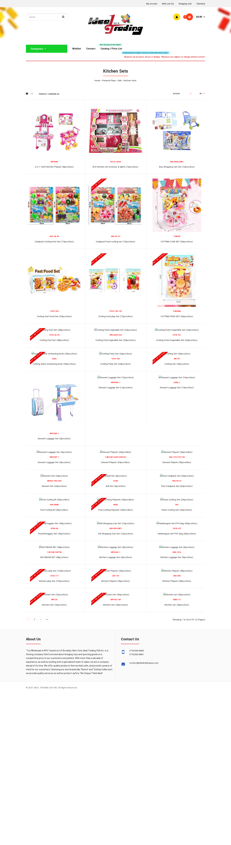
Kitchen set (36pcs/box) (177, 604)
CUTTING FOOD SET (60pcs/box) (177, 316)
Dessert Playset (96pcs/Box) (176, 462)
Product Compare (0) (49, 94)
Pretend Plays (109, 80)
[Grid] (27, 94)
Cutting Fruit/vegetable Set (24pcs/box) (116, 340)
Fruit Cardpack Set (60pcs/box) (176, 486)
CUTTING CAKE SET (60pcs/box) (177, 241)
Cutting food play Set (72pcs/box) (115, 316)
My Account (151, 3)
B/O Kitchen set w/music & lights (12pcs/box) (115, 166)
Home (97, 80)
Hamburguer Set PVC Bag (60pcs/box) (177, 533)
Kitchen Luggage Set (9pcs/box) (115, 557)
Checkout (200, 3)
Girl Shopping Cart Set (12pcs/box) (115, 533)
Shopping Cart (185, 3)
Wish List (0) (168, 3)
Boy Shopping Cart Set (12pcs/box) (177, 166)
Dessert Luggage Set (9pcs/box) (54, 462)
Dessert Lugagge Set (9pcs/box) (54, 438)
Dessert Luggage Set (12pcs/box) (115, 387)
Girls (120, 80)
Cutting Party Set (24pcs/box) (115, 363)
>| (47, 619)
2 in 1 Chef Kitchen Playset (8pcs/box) (54, 166)
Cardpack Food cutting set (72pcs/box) (115, 241)
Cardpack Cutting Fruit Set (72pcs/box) (54, 241)
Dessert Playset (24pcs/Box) (115, 462)
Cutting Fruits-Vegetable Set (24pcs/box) (176, 340)
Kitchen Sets (130, 80)
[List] (32, 94)
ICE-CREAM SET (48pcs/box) (54, 557)
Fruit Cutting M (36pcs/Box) (54, 509)
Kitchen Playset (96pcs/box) (176, 581)
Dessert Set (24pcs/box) (54, 486)
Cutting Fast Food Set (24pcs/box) (54, 316)
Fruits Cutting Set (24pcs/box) (177, 509)
